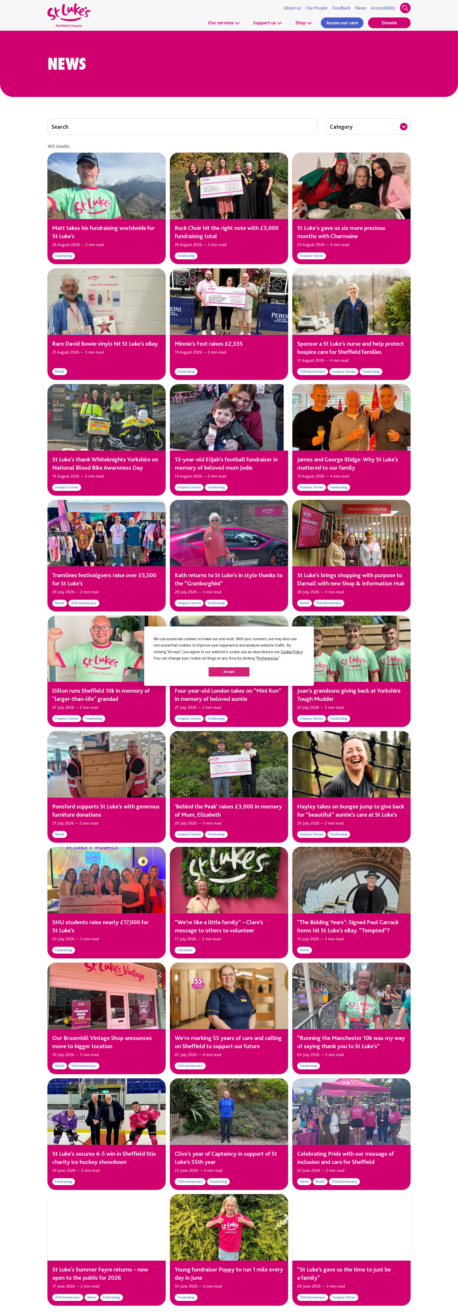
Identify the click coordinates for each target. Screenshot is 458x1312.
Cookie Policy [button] (292, 652)
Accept (229, 672)
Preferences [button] (267, 658)
